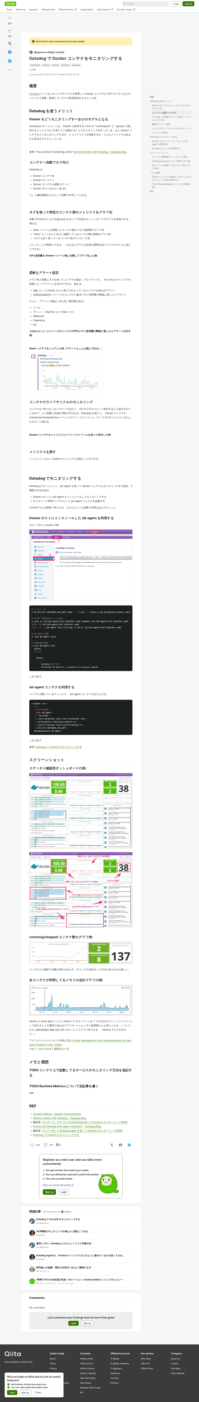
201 (10, 23)
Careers (174, 1363)
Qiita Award (85, 1383)
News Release (177, 1373)
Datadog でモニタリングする (163, 137)
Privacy (53, 1368)
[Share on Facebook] (10, 52)
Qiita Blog (175, 1368)
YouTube (114, 1378)
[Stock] (10, 31)
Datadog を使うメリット (161, 101)
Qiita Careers (105, 9)
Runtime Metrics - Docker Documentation (57, 1113)
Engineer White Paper (90, 1387)
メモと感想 (155, 172)
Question (33, 9)
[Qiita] (10, 4)
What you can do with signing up (58, 1185)
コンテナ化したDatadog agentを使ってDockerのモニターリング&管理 (82, 1130)
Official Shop (147, 1368)
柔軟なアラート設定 (161, 124)
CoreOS (55, 65)
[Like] (10, 18)
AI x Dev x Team (126, 9)
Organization (87, 9)
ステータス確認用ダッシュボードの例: (169, 157)
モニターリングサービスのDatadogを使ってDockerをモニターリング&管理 (84, 1122)
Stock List (20, 9)
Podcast (114, 1383)
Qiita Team (146, 1358)
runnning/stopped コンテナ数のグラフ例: (171, 161)
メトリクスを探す (160, 132)
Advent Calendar (88, 1373)
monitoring (35, 65)
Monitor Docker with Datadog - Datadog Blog (100, 151)
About (53, 1358)
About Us (175, 1358)
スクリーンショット (159, 152)
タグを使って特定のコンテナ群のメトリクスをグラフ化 (171, 118)
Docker (46, 65)
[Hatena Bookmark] (10, 61)
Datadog (76, 65)
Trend (9, 9)
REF (152, 191)
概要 (152, 97)
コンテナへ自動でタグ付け (164, 112)
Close (38, 1392)
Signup (188, 3)
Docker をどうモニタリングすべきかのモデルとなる (171, 107)
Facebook (115, 1373)
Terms (53, 1363)
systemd (65, 65)
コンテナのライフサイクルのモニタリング (171, 128)
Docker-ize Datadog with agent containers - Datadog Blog (67, 1126)
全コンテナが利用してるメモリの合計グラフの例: (171, 167)
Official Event (48, 9)
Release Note (86, 1358)
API (81, 1392)
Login (176, 3)
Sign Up (87, 1323)
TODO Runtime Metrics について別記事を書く (171, 185)
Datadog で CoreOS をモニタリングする (59, 747)
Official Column (67, 9)
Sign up (25, 1392)
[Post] (10, 43)
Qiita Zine (145, 1363)
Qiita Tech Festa (87, 1378)
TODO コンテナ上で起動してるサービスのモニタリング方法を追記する (171, 178)
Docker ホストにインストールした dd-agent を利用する (170, 142)
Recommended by (52, 1211)
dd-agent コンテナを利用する (166, 148)
